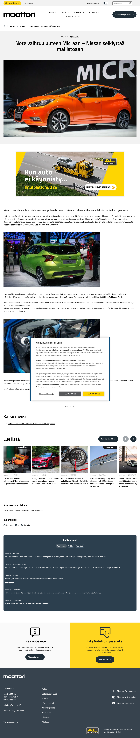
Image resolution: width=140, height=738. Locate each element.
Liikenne (45, 717)
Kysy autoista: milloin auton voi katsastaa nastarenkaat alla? (27, 603)
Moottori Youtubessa (125, 703)
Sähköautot (132, 475)
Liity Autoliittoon (11, 3)
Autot (44, 688)
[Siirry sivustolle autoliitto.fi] (92, 730)
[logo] (19, 16)
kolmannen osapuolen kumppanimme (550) (70, 350)
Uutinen (12, 26)
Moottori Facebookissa (126, 691)
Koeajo (44, 475)
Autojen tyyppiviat (49, 693)
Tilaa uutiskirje (28, 3)
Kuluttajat (102, 475)
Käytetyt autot (48, 703)
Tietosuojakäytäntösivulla (52, 384)
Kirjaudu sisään (94, 3)
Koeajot (45, 698)
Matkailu (45, 721)
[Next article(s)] (133, 439)
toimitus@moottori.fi (12, 705)
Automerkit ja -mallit (123, 14)
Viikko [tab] (70, 545)
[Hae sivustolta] (130, 3)
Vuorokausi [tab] (61, 545)
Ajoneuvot (74, 37)
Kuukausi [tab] (79, 545)
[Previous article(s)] (126, 439)
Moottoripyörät (48, 707)
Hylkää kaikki (70, 394)
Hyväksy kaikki (93, 394)
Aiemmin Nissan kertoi (100, 219)
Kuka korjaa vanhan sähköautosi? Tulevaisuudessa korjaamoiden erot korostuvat (34, 578)
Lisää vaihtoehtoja (46, 394)
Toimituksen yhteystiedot (14, 710)
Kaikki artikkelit (107, 439)
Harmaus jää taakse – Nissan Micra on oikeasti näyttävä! (31, 423)
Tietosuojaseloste (11, 722)
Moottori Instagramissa (126, 697)
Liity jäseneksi (104, 659)
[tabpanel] (70, 578)
